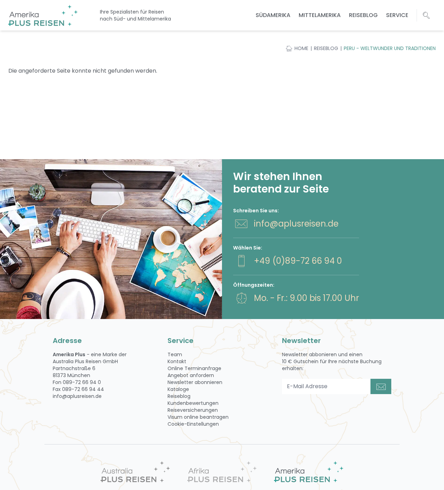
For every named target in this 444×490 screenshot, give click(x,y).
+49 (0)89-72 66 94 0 (298, 261)
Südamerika (273, 15)
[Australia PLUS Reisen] (135, 471)
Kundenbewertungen (193, 403)
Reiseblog (363, 15)
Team (175, 354)
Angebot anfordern (191, 375)
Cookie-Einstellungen (193, 423)
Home (301, 48)
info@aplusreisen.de (296, 223)
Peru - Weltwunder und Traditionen (390, 48)
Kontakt (177, 361)
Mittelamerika (320, 15)
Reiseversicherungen (193, 410)
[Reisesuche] (426, 15)
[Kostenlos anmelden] (380, 386)
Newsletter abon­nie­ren (195, 382)
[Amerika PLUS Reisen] (308, 471)
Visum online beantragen (198, 417)
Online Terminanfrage (194, 368)
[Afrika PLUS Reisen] (222, 471)
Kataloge (178, 389)
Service (397, 15)
